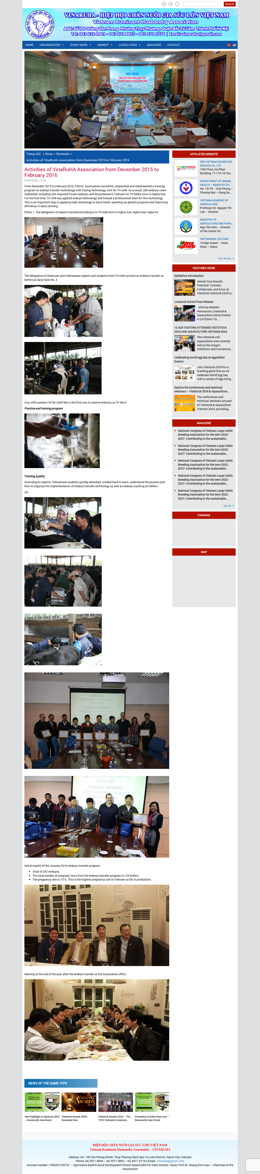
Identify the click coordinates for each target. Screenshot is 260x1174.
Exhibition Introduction (189, 276)
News (49, 154)
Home (29, 45)
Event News (79, 45)
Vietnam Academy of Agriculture (214, 202)
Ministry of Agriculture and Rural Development (216, 221)
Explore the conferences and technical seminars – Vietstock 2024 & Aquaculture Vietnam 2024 (200, 389)
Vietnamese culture (214, 239)
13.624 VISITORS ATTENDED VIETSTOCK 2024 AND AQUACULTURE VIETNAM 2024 (200, 329)
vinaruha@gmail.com (170, 1161)
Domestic (62, 154)
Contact (173, 45)
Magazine (154, 45)
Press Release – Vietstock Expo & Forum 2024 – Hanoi (156, 1118)
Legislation (128, 45)
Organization (50, 45)
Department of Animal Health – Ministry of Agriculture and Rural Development (216, 182)
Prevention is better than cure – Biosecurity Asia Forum (82, 1118)
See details (225, 258)
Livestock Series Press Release (193, 302)
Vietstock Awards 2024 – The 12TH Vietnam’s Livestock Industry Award (45, 1118)
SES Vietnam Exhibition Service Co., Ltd (216, 163)
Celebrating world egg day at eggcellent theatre (199, 359)
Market (103, 45)
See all (227, 505)
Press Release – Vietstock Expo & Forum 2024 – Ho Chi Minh (119, 1118)
